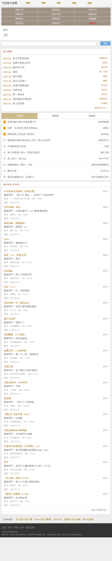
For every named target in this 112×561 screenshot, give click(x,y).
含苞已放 (8, 366)
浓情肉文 (56, 19)
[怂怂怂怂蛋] (16, 469)
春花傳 (7, 398)
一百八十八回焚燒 (24, 402)
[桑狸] (105, 81)
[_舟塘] (13, 390)
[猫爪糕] (104, 67)
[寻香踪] (104, 103)
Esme (6, 239)
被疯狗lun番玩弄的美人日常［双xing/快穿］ (29, 140)
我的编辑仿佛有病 (17, 99)
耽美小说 (19, 10)
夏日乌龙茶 (9, 318)
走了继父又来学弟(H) (26, 370)
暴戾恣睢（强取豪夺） (15, 223)
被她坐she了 (21, 243)
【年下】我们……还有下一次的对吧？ (35, 195)
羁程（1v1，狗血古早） (16, 255)
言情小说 (93, 10)
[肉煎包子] (103, 140)
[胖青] (12, 485)
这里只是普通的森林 (25, 306)
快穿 (6, 35)
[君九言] (104, 85)
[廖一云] (14, 230)
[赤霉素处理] (16, 342)
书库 (43, 3)
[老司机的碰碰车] (100, 164)
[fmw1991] (104, 158)
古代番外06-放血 (24, 434)
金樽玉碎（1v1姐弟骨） (16, 350)
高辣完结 (56, 23)
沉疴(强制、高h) (12, 207)
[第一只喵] (103, 72)
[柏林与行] (15, 278)
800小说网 (88, 519)
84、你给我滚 (22, 290)
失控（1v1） (10, 287)
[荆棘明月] (103, 58)
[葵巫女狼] (15, 262)
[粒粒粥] (14, 358)
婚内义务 (12, 171)
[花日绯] (104, 90)
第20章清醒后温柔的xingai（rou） (32, 450)
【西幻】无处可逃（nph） (17, 414)
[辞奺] (106, 128)
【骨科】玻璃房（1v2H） (17, 494)
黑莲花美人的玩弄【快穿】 (21, 134)
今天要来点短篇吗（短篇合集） (20, 191)
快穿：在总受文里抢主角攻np (22, 128)
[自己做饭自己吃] (100, 177)
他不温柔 (12, 76)
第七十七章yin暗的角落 (27, 481)
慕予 (6, 462)
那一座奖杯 (13, 94)
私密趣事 (93, 19)
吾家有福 (12, 90)
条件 (17, 258)
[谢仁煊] (104, 152)
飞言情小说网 (9, 3)
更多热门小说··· (101, 108)
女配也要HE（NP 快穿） (16, 382)
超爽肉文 (93, 14)
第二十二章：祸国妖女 (27, 354)
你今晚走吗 (21, 497)
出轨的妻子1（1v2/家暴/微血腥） (32, 211)
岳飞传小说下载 (24, 519)
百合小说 (56, 14)
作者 (74, 3)
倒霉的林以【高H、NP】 (20, 164)
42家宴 (18, 418)
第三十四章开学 (23, 274)
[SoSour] (105, 170)
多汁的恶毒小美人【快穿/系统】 (24, 152)
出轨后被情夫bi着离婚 (15, 430)
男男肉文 (19, 19)
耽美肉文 (56, 10)
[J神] (106, 146)
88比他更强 (21, 338)
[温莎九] (104, 94)
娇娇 (10, 72)
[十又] (12, 310)
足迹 (90, 3)
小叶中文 (57, 519)
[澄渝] (12, 406)
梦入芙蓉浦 (13, 103)
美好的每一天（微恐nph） (17, 303)
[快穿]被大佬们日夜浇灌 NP (21, 122)
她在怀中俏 (13, 67)
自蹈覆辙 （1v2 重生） (15, 334)
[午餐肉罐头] (16, 422)
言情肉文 (19, 14)
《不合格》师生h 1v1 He (16, 478)
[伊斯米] (14, 246)
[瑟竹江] (14, 501)
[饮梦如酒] (103, 122)
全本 (21, 527)
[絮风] (12, 215)
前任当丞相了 (15, 81)
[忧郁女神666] (16, 453)
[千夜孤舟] (15, 438)
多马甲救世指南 (16, 58)
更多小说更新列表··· (100, 510)
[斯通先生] (103, 99)
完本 (59, 3)
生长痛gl (8, 271)
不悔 (17, 386)
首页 (28, 3)
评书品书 (19, 23)
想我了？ (20, 322)
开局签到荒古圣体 (16, 146)
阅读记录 (30, 527)
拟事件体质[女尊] (16, 63)
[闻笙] (105, 76)
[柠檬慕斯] (15, 326)
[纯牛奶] (104, 134)
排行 (9, 527)
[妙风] (105, 63)
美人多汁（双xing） (17, 158)
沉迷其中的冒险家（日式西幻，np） (22, 446)
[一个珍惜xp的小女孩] (20, 199)
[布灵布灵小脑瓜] (18, 374)
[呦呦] (12, 294)
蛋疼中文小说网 (72, 519)
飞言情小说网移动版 (9, 532)
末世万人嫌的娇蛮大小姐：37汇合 (32, 466)
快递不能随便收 (16, 85)
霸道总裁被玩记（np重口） (21, 177)
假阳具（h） (21, 227)
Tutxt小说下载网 (42, 519)
